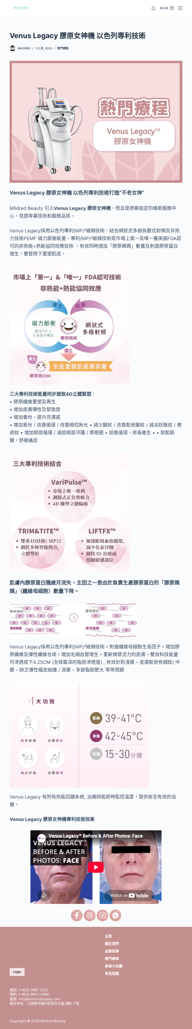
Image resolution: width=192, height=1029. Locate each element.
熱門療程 (63, 48)
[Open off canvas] (180, 8)
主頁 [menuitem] (108, 936)
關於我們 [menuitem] (112, 943)
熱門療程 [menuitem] (112, 958)
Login (17, 972)
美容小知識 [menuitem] (113, 966)
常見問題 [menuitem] (112, 973)
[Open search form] (153, 8)
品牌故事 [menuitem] (112, 951)
